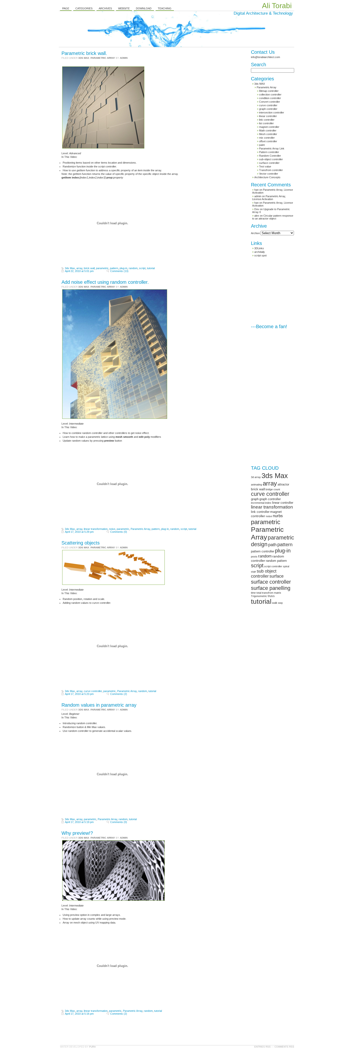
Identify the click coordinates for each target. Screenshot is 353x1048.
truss (271, 596)
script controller (273, 566)
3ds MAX (83, 58)
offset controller (268, 141)
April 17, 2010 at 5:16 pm (79, 1013)
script (142, 268)
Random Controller (270, 155)
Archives (105, 8)
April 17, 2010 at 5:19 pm (79, 822)
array (79, 268)
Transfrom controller (271, 170)
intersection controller (271, 112)
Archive (255, 233)
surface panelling (270, 588)
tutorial (151, 268)
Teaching (164, 8)
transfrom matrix (271, 592)
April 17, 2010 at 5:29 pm (79, 531)
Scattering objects (80, 542)
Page (65, 8)
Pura (92, 1046)
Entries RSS (262, 1046)
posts (254, 556)
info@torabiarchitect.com (265, 57)
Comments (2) (118, 694)
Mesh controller (268, 134)
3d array (256, 477)
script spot (260, 255)
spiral (286, 566)
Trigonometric (259, 596)
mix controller (267, 137)
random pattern (276, 560)
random (133, 268)
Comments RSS (284, 1046)
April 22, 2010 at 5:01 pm (79, 271)
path (272, 544)
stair (253, 571)
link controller (266, 119)
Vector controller (268, 173)
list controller (266, 123)
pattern (114, 268)
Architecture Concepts (267, 177)
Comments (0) (118, 531)
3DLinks (259, 248)
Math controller (267, 130)
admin (124, 58)
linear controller (268, 116)
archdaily (259, 251)
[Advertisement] (287, 290)
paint (262, 144)
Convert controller (269, 101)
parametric (102, 268)
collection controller (270, 94)
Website (124, 8)
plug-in (123, 268)
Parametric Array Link (271, 148)
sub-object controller (271, 159)
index (268, 502)
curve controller (93, 691)
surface (276, 576)
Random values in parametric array (98, 705)
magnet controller (269, 126)
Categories (83, 8)
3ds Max (70, 268)
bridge (269, 489)
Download (144, 8)
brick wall (89, 268)
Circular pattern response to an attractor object (272, 217)
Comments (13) (119, 271)
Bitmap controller (269, 90)
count (277, 489)
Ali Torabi (277, 6)
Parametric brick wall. (84, 53)
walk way (277, 602)
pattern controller (262, 551)
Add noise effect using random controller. (105, 282)
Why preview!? (77, 833)
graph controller (268, 108)
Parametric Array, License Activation (269, 198)
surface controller (269, 162)
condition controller (270, 98)
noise (112, 528)
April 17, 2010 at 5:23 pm (79, 694)
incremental (257, 502)
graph (255, 499)
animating (256, 484)
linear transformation (96, 528)
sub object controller (263, 574)
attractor (283, 484)
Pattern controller (269, 152)
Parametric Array (103, 58)
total (258, 592)
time (253, 592)
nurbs (278, 516)
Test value (265, 166)
